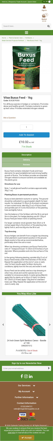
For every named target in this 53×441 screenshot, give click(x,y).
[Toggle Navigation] (26, 32)
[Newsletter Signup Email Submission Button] (49, 368)
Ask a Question (9, 118)
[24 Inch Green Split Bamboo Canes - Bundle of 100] (27, 317)
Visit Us (4, 2)
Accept (28, 437)
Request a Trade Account (17, 2)
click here (11, 433)
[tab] (26, 154)
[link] (21, 376)
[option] (26, 326)
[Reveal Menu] (26, 32)
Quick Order (32, 2)
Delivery (26, 160)
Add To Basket (26, 135)
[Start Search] (48, 26)
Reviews (26, 165)
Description (27, 155)
